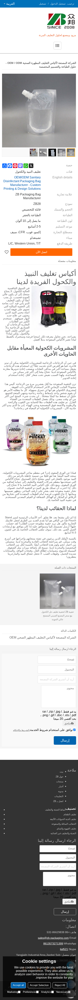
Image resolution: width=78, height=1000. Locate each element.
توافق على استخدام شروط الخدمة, (43, 729)
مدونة (60, 791)
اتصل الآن (41, 252)
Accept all (18, 985)
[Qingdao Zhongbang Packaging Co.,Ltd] (46, 20)
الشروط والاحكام (21, 730)
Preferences (29, 992)
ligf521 (64, 949)
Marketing (12, 992)
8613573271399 (53, 943)
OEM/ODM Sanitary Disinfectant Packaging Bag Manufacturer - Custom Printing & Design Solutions (22, 183)
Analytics (46, 992)
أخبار (61, 786)
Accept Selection (39, 985)
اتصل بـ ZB (58, 801)
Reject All (60, 985)
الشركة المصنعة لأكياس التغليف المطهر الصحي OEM (42, 637)
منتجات (59, 781)
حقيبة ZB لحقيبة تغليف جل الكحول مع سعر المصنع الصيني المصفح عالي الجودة (57, 616)
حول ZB (59, 776)
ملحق (67, 723)
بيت (61, 771)
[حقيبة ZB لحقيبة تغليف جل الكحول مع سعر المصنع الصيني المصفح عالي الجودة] (57, 591)
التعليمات (58, 796)
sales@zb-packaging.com (53, 937)
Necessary (62, 992)
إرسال (65, 740)
